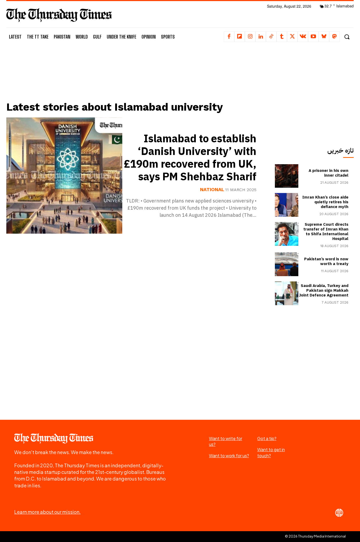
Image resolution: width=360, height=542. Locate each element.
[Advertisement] (135, 78)
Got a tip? (266, 438)
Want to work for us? (229, 455)
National (212, 189)
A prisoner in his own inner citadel (328, 173)
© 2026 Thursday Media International (315, 536)
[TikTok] (271, 36)
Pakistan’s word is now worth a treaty (326, 261)
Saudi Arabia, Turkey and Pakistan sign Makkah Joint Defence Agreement (323, 290)
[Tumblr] (281, 36)
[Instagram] (250, 36)
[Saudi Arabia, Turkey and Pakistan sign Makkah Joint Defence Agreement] (287, 293)
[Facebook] (229, 36)
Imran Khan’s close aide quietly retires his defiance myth (325, 202)
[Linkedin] (260, 36)
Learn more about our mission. (47, 512)
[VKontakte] (303, 36)
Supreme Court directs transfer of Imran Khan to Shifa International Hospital (325, 231)
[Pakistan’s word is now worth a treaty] (287, 264)
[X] (292, 36)
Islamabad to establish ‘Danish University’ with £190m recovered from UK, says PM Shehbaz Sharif (190, 158)
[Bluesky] (324, 36)
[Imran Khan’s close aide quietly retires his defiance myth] (287, 205)
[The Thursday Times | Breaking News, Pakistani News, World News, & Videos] (59, 15)
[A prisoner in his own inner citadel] (287, 176)
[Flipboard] (239, 36)
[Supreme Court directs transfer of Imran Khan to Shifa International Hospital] (287, 234)
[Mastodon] (334, 36)
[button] (347, 37)
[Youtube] (313, 36)
